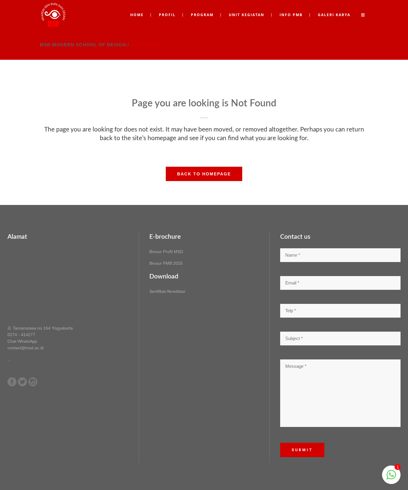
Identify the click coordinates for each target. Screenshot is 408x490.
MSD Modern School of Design (83, 44)
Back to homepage (204, 174)
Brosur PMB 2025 (166, 263)
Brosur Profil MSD (166, 251)
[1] (391, 478)
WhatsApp (27, 341)
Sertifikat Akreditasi (167, 291)
